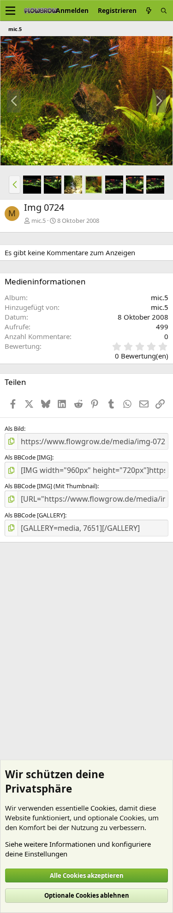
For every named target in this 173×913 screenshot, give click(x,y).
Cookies (102, 807)
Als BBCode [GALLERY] (35, 515)
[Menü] (10, 10)
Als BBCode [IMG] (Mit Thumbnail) (51, 486)
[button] (14, 184)
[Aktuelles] (148, 10)
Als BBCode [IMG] (28, 457)
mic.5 (38, 220)
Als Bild (14, 428)
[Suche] (163, 10)
